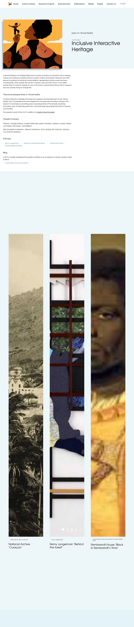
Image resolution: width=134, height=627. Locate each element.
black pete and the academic (17, 163)
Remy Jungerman (12, 143)
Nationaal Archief (56, 143)
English (123, 4)
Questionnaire (64, 4)
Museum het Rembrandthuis (34, 143)
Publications (79, 4)
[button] (46, 4)
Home (16, 4)
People (100, 4)
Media (91, 4)
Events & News (28, 4)
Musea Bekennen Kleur (13, 146)
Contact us (111, 4)
